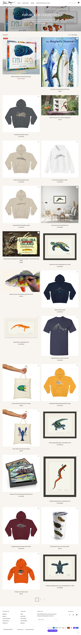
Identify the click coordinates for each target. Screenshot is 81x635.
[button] (28, 323)
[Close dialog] (80, 1)
